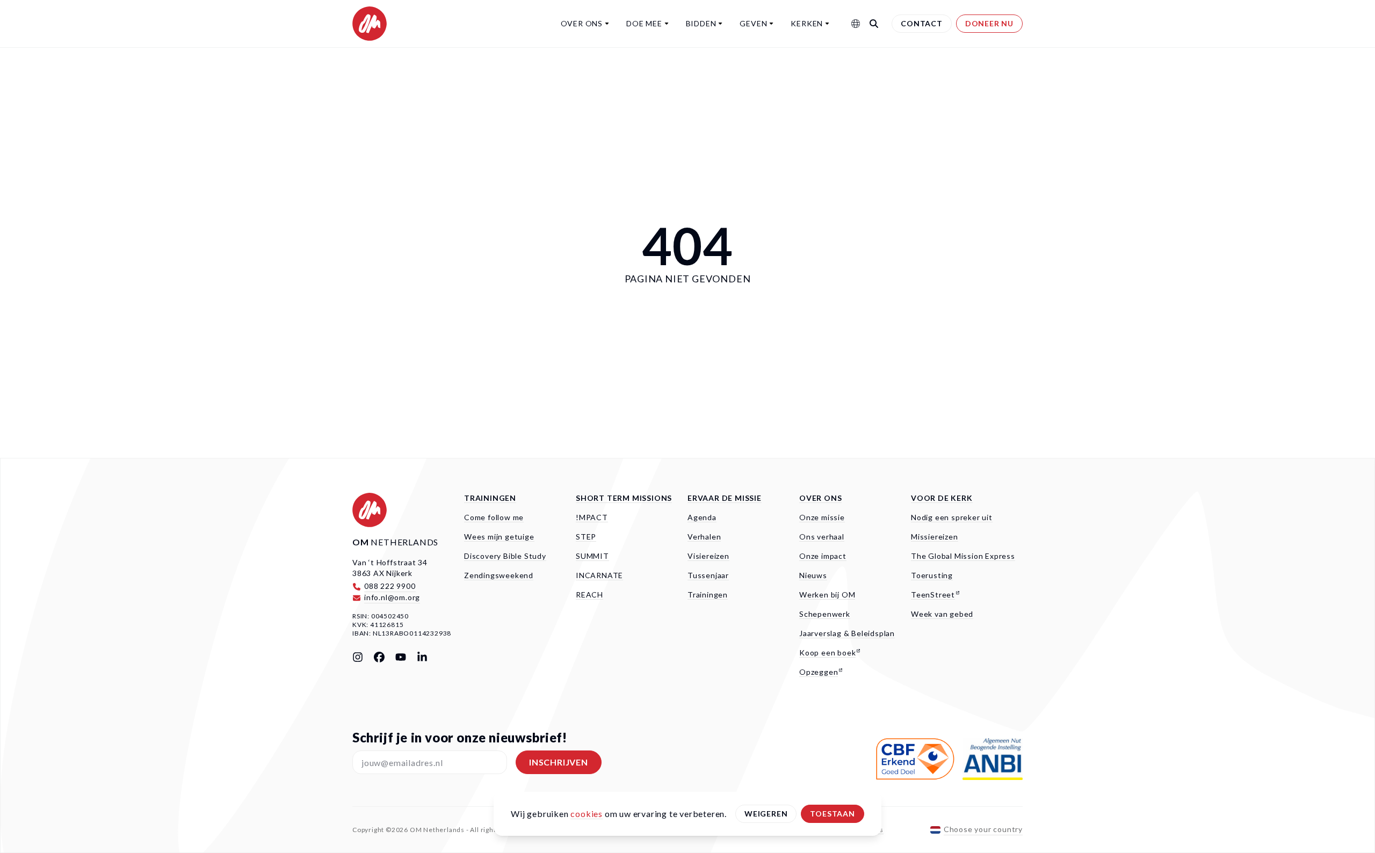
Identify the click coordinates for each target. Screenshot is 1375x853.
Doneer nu (989, 23)
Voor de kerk (942, 497)
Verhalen (704, 536)
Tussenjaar (708, 575)
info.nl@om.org (392, 597)
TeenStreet (933, 594)
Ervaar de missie (725, 497)
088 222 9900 (390, 585)
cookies (586, 813)
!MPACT (592, 517)
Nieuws (813, 575)
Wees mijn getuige (499, 536)
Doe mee (644, 23)
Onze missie (822, 517)
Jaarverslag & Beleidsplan (847, 633)
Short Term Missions (624, 497)
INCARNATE (599, 575)
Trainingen (490, 497)
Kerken (807, 23)
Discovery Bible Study (505, 555)
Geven (753, 23)
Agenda (702, 517)
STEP (586, 536)
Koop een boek (827, 652)
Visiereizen (708, 555)
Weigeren (765, 813)
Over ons (582, 23)
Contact (922, 23)
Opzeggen (818, 671)
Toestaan (832, 813)
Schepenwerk (824, 613)
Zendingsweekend (498, 575)
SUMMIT (592, 555)
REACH (589, 594)
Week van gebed (942, 613)
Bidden (701, 23)
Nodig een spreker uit (952, 517)
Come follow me (494, 517)
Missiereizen (934, 536)
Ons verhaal (821, 536)
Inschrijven (558, 762)
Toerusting (932, 575)
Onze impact (822, 555)
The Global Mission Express (963, 555)
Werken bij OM (827, 594)
